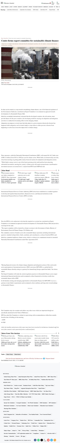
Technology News (26, 423)
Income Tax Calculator (9, 403)
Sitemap (6, 436)
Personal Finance (16, 423)
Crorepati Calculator (21, 403)
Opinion (30, 6)
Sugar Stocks (7, 397)
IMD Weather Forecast (23, 391)
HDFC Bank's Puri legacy (48, 394)
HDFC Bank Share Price (36, 391)
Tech (57, 6)
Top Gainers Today (8, 388)
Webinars (45, 6)
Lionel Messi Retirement (12, 9)
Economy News (20, 426)
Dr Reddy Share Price (34, 379)
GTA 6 (13, 397)
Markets (20, 6)
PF (54, 6)
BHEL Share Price (23, 379)
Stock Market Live (8, 385)
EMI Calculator (43, 403)
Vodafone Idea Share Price (47, 379)
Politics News (36, 426)
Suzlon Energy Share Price (10, 376)
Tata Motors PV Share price (10, 379)
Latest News (7, 420)
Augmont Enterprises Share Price (29, 388)
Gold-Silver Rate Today (38, 385)
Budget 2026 (43, 426)
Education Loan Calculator (46, 405)
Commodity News (38, 420)
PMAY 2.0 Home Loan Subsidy (23, 397)
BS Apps (23, 436)
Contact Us (43, 433)
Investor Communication (10, 433)
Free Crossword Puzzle (45, 414)
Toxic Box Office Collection (21, 394)
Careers (17, 436)
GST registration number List (24, 433)
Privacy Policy (25, 430)
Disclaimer (41, 430)
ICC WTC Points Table (34, 394)
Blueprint (25, 6)
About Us (14, 430)
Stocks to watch (18, 385)
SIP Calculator (52, 403)
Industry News (42, 423)
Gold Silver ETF (43, 9)
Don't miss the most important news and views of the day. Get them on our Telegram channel (30, 358)
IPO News (30, 420)
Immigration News (48, 420)
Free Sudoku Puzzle (33, 414)
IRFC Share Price (52, 376)
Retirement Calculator (9, 405)
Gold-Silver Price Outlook (10, 391)
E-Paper (15, 6)
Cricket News (7, 423)
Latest (11, 6)
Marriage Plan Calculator (10, 408)
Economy (51, 6)
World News (34, 423)
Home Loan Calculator (33, 405)
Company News (15, 420)
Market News (23, 420)
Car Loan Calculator (21, 405)
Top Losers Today (49, 385)
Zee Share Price (47, 391)
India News (6, 38)
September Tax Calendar (25, 9)
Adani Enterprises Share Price (25, 376)
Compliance (36, 433)
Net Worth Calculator (33, 403)
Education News (51, 423)
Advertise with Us (51, 433)
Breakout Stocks (27, 385)
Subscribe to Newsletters (21, 414)
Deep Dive (16, 388)
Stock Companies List (9, 414)
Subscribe (11, 436)
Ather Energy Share (8, 394)
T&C (19, 430)
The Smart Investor (38, 6)
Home (2, 6)
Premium (7, 6)
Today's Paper (7, 430)
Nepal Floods (52, 9)
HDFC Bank (35, 9)
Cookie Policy (34, 430)
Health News (12, 426)
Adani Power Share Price (40, 376)
